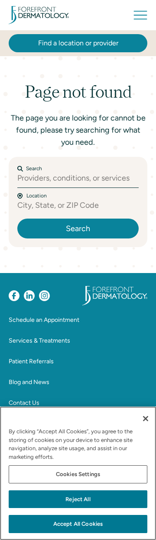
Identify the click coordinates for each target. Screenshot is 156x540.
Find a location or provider (78, 43)
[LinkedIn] (29, 295)
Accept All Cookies (78, 524)
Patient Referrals (31, 361)
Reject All (77, 499)
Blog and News (29, 382)
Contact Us (24, 403)
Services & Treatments (39, 340)
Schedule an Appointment (44, 320)
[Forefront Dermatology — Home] (39, 15)
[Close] (145, 418)
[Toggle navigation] (140, 15)
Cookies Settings (78, 474)
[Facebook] (14, 295)
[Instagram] (44, 295)
